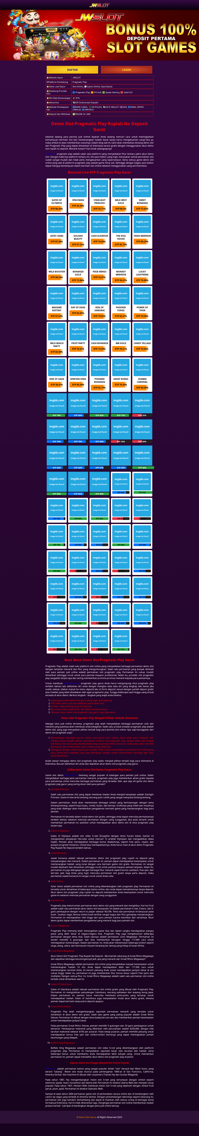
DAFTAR (72, 70)
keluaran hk (71, 775)
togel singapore (71, 683)
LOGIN (126, 70)
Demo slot (50, 153)
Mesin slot (50, 1068)
